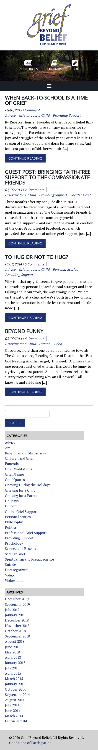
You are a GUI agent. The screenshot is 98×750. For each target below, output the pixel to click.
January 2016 (15, 662)
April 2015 (13, 673)
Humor (10, 506)
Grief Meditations (18, 469)
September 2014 (17, 694)
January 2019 (15, 615)
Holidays (12, 500)
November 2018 (17, 625)
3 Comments (34, 264)
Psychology (14, 543)
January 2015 (15, 684)
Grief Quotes (15, 479)
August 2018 (14, 641)
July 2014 (12, 705)
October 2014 (15, 689)
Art (7, 448)
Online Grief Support (21, 511)
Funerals (12, 463)
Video (9, 575)
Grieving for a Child (20, 490)
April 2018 (13, 657)
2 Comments (34, 189)
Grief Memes (14, 474)
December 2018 (17, 620)
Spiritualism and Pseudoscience (29, 559)
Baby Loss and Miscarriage (25, 453)
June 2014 (12, 710)
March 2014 (14, 715)
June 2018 (12, 647)
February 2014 (16, 721)
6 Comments (34, 338)
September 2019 (17, 604)
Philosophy (14, 522)
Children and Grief (19, 458)
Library (54, 69)
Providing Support (19, 538)
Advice (10, 442)
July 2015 (12, 668)
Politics (11, 527)
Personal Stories (18, 516)
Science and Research (22, 548)
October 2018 (15, 631)
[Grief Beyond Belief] (49, 45)
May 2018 (12, 652)
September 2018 (17, 636)
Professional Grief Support (26, 532)
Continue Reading (25, 158)
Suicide (10, 564)
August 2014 (14, 700)
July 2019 (12, 609)
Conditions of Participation (30, 742)
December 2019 (17, 599)
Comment (32, 110)
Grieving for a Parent (21, 495)
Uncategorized (16, 569)
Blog (75, 69)
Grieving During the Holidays (27, 485)
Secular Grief (15, 554)
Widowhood (14, 580)
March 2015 (14, 678)
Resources (28, 69)
